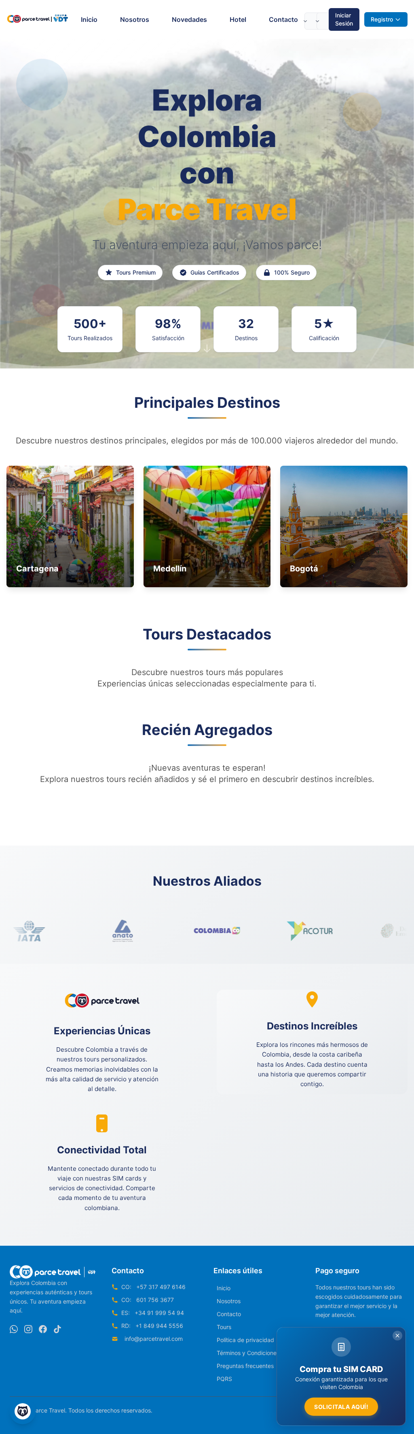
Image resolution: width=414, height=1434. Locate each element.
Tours (224, 1326)
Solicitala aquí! (341, 1406)
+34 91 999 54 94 (159, 1312)
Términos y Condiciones (248, 1352)
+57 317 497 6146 (161, 1286)
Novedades (189, 19)
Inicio (89, 19)
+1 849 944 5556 (159, 1325)
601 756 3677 (155, 1299)
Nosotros (134, 19)
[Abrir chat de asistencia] (23, 1411)
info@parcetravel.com (154, 1338)
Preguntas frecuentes (245, 1365)
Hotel (238, 19)
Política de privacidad (245, 1339)
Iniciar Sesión (344, 19)
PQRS (224, 1378)
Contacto (283, 19)
